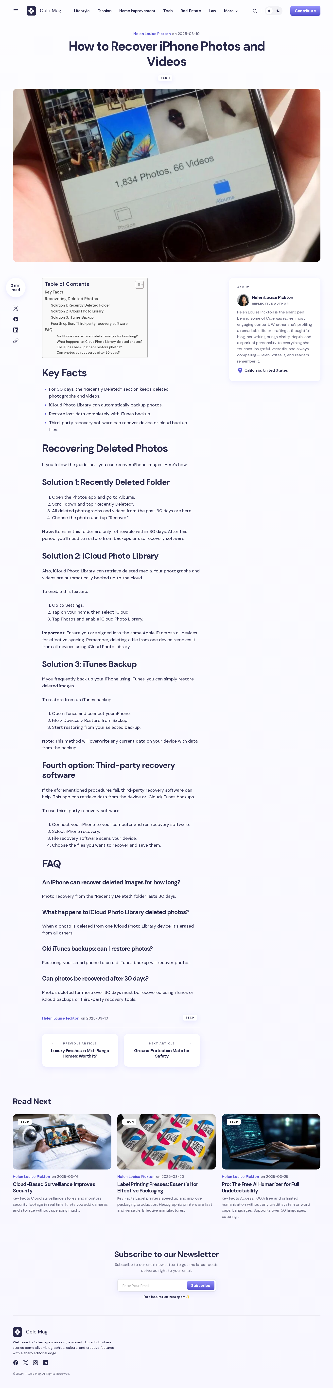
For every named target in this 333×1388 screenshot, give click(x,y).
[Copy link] (15, 340)
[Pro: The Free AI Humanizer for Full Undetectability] (271, 1141)
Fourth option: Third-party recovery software (89, 323)
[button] (16, 11)
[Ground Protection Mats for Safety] (162, 1050)
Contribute (305, 10)
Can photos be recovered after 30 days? (88, 352)
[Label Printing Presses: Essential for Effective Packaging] (166, 1141)
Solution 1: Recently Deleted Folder (80, 305)
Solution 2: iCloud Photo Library (77, 311)
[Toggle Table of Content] (136, 284)
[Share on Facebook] (15, 319)
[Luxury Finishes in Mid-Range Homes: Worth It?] (80, 1050)
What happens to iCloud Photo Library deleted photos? (99, 342)
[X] (26, 1363)
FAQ (49, 329)
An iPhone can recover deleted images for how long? (97, 336)
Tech (165, 78)
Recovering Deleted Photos (71, 298)
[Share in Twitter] (15, 308)
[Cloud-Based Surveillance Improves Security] (62, 1141)
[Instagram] (35, 1363)
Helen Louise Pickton (272, 297)
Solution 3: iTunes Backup (72, 317)
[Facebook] (16, 1363)
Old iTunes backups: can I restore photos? (89, 347)
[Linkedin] (45, 1363)
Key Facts (54, 292)
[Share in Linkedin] (15, 330)
